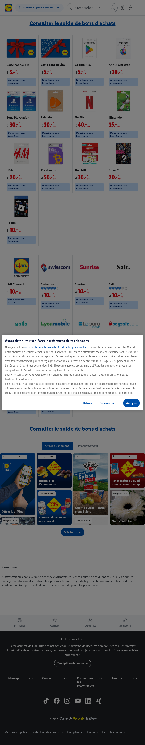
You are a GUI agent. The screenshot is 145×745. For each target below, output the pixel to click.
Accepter (131, 403)
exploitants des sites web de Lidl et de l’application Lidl (55, 347)
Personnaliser (108, 403)
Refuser (87, 403)
